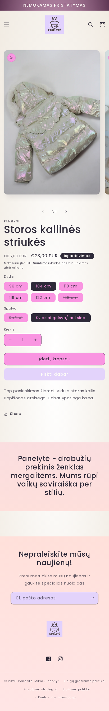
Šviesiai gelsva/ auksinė (60, 317)
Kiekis (9, 329)
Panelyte (25, 681)
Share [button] (15, 413)
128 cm (73, 298)
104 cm (43, 286)
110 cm (71, 286)
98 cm (18, 287)
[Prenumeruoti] (92, 598)
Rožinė (18, 318)
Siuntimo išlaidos (47, 263)
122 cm (43, 297)
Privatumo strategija (41, 689)
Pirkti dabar (54, 374)
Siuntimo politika (76, 689)
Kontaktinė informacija (57, 697)
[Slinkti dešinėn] (66, 211)
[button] (6, 25)
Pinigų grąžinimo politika (84, 681)
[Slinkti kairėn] (43, 211)
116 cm (16, 297)
